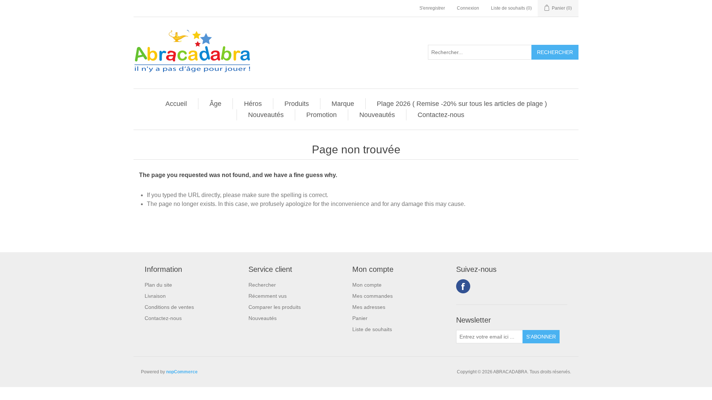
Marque (343, 103)
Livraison (155, 296)
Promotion (321, 115)
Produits (296, 103)
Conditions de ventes (169, 307)
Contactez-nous (441, 115)
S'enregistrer (432, 8)
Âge (215, 103)
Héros (253, 103)
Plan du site (158, 285)
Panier (359, 318)
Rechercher (262, 285)
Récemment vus (267, 296)
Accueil (176, 103)
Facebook (463, 286)
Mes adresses (368, 307)
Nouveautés (266, 115)
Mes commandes (372, 296)
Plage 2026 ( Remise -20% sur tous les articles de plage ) (462, 103)
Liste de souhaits (372, 329)
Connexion (468, 8)
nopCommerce (182, 371)
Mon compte (367, 285)
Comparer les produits (274, 307)
